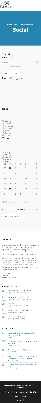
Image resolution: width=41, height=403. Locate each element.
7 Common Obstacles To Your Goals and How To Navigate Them (23, 342)
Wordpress (20, 387)
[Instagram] (23, 400)
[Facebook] (25, 400)
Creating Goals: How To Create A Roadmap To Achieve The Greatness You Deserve (22, 357)
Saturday (8, 133)
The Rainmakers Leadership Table (19, 297)
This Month (21, 209)
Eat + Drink (11, 304)
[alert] (20, 201)
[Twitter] (20, 400)
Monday (8, 121)
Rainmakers (10, 385)
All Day (7, 153)
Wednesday (9, 126)
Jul (3, 209)
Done (6, 73)
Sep (37, 209)
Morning (8, 155)
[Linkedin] (17, 400)
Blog (16, 397)
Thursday (8, 128)
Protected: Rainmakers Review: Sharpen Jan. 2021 (22, 366)
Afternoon (8, 157)
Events (16, 24)
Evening (8, 159)
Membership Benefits (28, 392)
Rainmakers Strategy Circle (16, 317)
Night (7, 162)
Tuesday (8, 124)
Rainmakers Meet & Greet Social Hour (20, 291)
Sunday (7, 135)
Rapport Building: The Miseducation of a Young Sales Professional (23, 334)
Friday (7, 131)
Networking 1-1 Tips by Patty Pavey (19, 350)
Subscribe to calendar (12, 217)
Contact (24, 397)
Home (9, 24)
